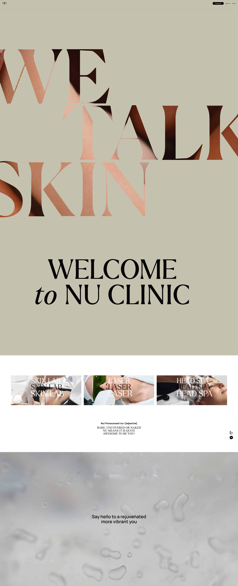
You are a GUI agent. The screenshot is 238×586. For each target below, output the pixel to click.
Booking (217, 3)
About (234, 3)
